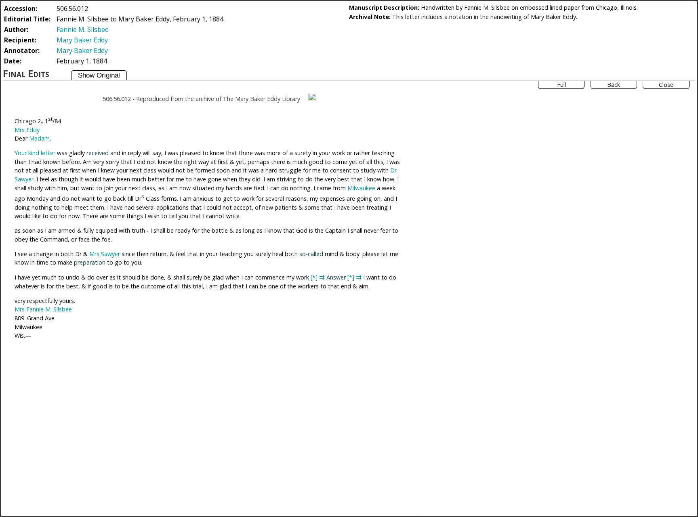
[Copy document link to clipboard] (312, 96)
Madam (39, 138)
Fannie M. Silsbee (83, 29)
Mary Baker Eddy (82, 40)
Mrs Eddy (27, 130)
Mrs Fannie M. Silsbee (43, 309)
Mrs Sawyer (104, 254)
